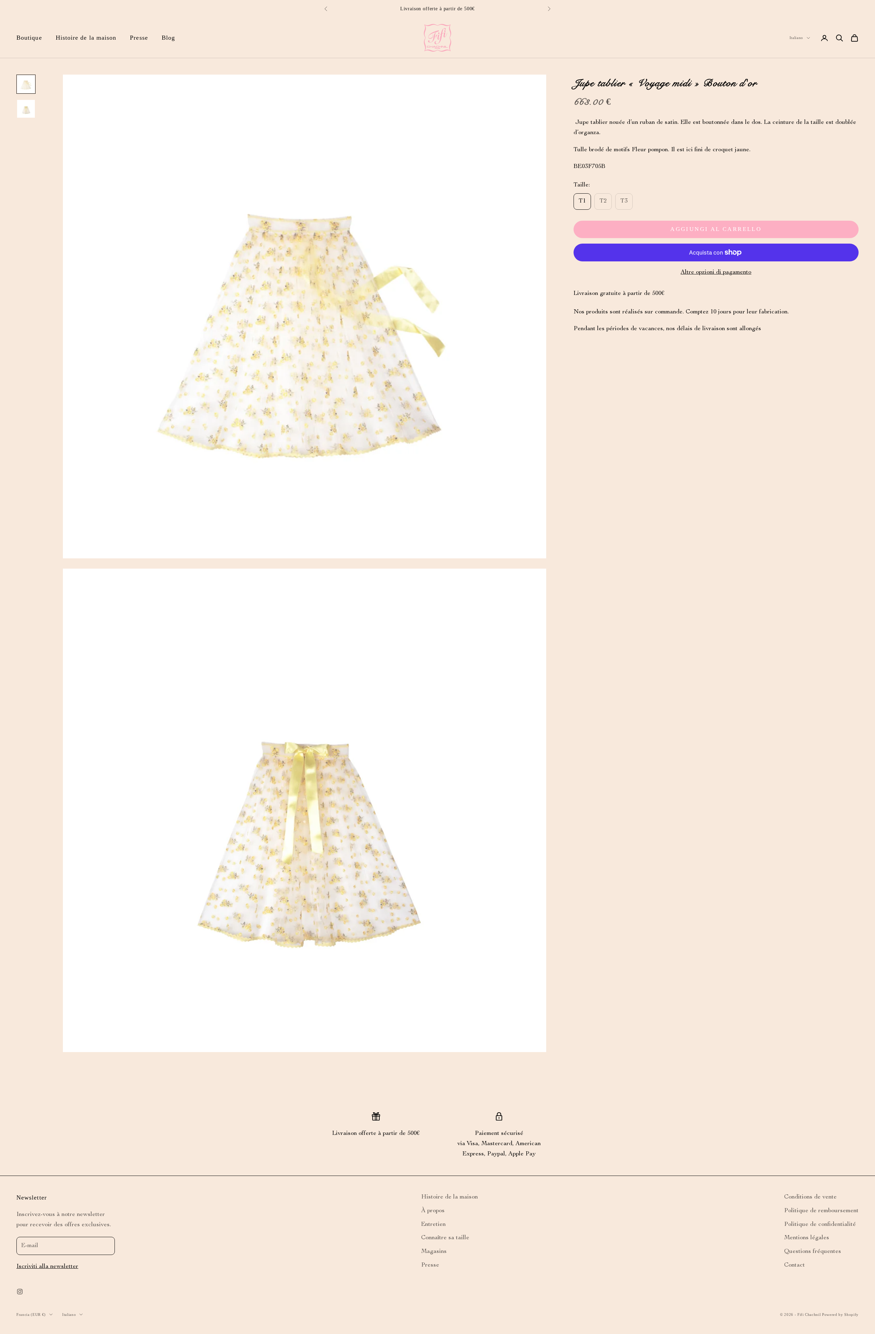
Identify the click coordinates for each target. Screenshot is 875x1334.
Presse (139, 37)
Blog (168, 37)
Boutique (29, 37)
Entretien (433, 1224)
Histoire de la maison (86, 37)
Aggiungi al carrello (716, 229)
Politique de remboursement (821, 1211)
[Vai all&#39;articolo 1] (26, 84)
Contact (794, 1265)
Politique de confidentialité (820, 1224)
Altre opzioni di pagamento (716, 272)
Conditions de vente (810, 1197)
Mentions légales (806, 1238)
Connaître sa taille (445, 1238)
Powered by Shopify (840, 1314)
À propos (433, 1211)
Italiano (796, 38)
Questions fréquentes (812, 1251)
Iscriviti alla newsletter (47, 1267)
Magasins (434, 1251)
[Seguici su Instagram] (19, 1291)
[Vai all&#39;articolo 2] (26, 108)
